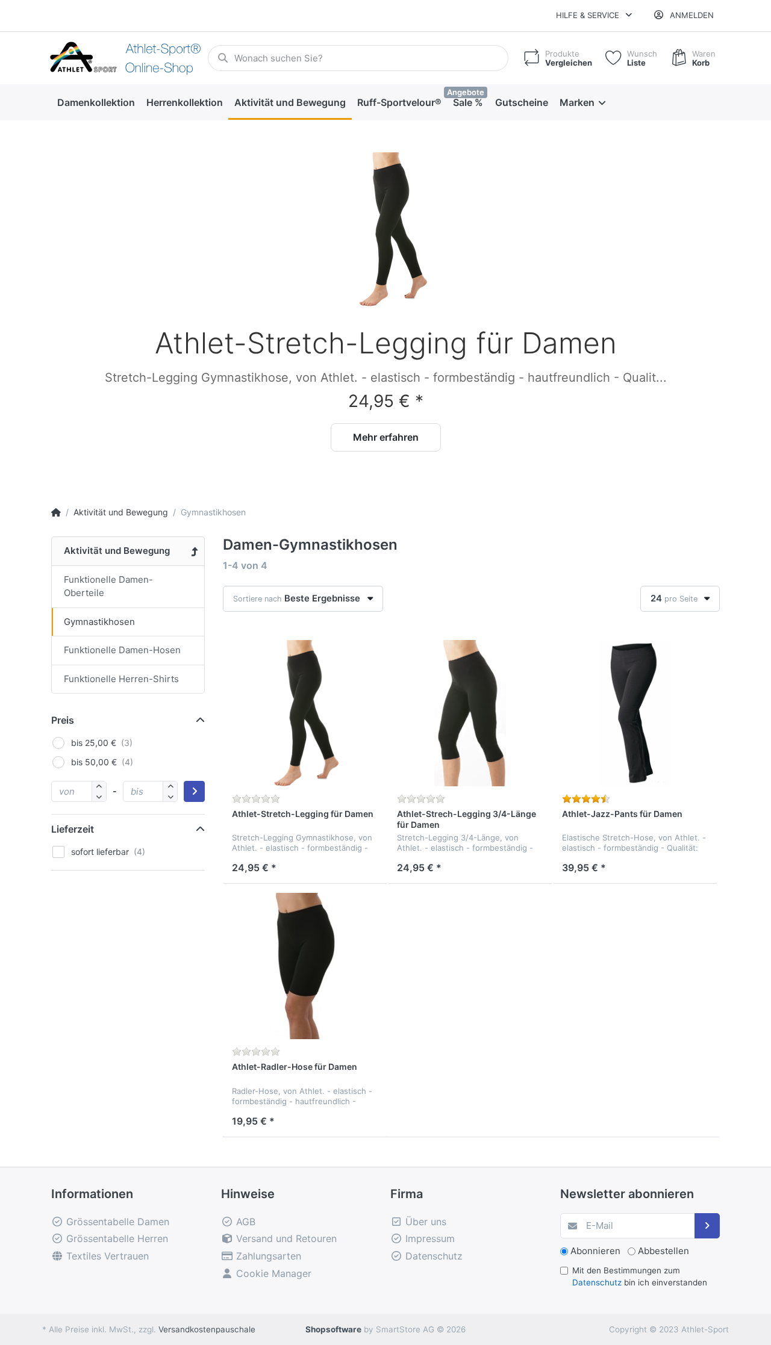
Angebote (465, 92)
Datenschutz (597, 1282)
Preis (62, 720)
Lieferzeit (72, 829)
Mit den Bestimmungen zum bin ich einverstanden (639, 1276)
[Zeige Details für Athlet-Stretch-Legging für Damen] (391, 226)
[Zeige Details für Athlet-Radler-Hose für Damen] (305, 966)
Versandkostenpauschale (206, 1329)
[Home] (56, 512)
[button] (75, 311)
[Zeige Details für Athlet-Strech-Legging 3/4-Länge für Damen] (470, 713)
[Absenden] (707, 1226)
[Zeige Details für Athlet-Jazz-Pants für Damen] (635, 713)
